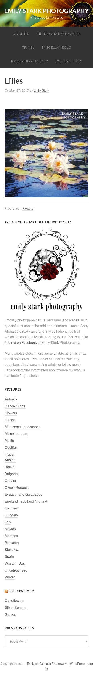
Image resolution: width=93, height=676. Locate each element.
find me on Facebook (21, 342)
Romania (12, 542)
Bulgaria (11, 473)
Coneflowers (14, 600)
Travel (9, 454)
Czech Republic (17, 487)
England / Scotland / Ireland (26, 501)
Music (9, 440)
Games (10, 614)
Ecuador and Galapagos (23, 494)
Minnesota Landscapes (22, 426)
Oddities (11, 447)
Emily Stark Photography (46, 10)
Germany (12, 508)
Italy (8, 521)
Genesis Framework (53, 663)
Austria (10, 459)
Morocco (11, 535)
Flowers (27, 208)
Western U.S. (15, 563)
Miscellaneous (16, 433)
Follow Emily (21, 591)
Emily (30, 663)
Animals (11, 399)
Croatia (10, 480)
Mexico (10, 528)
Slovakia (11, 549)
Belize (9, 466)
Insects (10, 419)
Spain (9, 556)
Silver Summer (16, 607)
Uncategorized (16, 570)
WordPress (77, 663)
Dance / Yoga (15, 405)
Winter (10, 577)
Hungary (11, 514)
